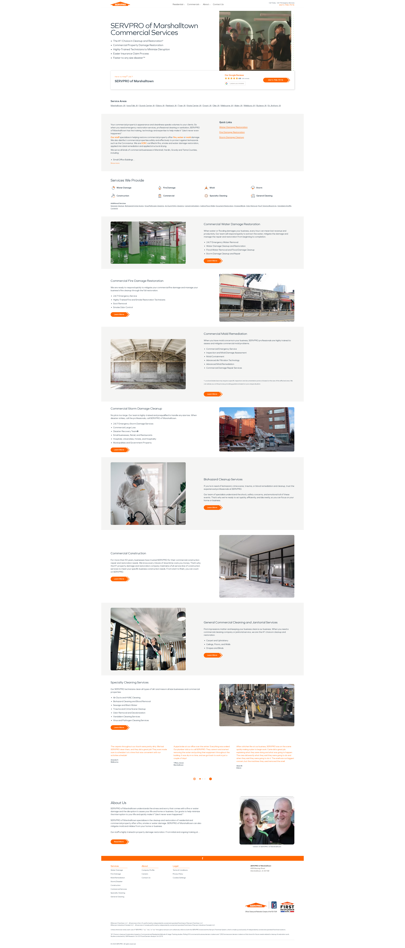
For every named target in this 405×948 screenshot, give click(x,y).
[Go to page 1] (200, 779)
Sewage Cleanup (117, 206)
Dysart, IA (207, 105)
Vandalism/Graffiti (284, 206)
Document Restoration (224, 206)
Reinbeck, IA (171, 105)
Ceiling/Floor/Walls (207, 206)
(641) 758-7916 (286, 5)
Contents (114, 208)
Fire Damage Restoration (232, 132)
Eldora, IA (160, 105)
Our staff (115, 137)
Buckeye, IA (261, 105)
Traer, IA (181, 105)
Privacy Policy (178, 874)
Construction (116, 885)
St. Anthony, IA (274, 105)
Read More (119, 841)
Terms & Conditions (180, 870)
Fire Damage (116, 874)
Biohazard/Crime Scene (134, 206)
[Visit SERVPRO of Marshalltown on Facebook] (202, 858)
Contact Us (218, 4)
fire (174, 137)
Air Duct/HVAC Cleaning (174, 206)
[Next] (210, 779)
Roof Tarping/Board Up (267, 206)
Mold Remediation (118, 878)
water (180, 137)
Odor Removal (251, 206)
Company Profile (148, 870)
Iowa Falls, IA (132, 105)
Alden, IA (238, 105)
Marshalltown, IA (118, 105)
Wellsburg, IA (249, 105)
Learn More (212, 261)
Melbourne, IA (227, 105)
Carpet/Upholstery (192, 206)
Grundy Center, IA (147, 105)
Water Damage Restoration (233, 127)
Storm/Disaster (117, 881)
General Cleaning (117, 897)
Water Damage (117, 870)
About (206, 4)
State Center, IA (194, 105)
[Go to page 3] (205, 779)
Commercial (193, 4)
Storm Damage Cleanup (231, 137)
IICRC (144, 143)
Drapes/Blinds (239, 206)
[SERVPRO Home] (120, 4)
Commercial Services (119, 889)
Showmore (115, 163)
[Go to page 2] (202, 779)
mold (188, 137)
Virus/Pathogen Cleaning (154, 206)
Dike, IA (216, 105)
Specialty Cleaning (118, 893)
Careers (145, 874)
